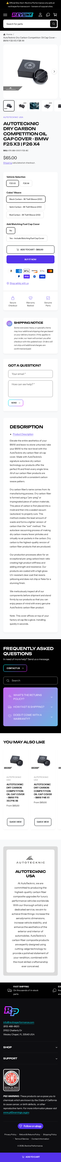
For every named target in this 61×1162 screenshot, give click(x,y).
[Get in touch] (48, 14)
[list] (30, 990)
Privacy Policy (10, 1134)
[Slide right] (54, 71)
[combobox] (30, 24)
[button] (5, 14)
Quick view (15, 822)
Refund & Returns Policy (29, 1134)
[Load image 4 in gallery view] (47, 105)
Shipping (7, 163)
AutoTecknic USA (13, 117)
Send (14, 403)
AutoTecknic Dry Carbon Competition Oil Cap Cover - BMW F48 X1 (43, 791)
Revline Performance (33, 1146)
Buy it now (30, 259)
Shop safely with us (19, 283)
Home (9, 34)
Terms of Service (22, 1139)
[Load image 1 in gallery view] (8, 105)
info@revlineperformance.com (18, 1022)
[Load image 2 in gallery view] (21, 105)
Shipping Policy (50, 1134)
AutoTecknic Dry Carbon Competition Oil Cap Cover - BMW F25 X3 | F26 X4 (29, 39)
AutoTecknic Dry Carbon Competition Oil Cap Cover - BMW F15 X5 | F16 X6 (16, 792)
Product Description (23, 434)
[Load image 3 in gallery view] (34, 105)
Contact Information (40, 1139)
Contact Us (13, 668)
